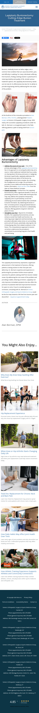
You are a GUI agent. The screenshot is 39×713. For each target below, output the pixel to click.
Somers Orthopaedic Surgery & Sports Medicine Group (16, 29)
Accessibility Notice (22, 602)
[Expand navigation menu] (37, 7)
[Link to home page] (17, 6)
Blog (34, 29)
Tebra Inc (19, 597)
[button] (19, 2)
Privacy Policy (28, 597)
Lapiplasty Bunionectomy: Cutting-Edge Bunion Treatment (19, 30)
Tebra (27, 706)
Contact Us (33, 602)
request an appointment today (19, 297)
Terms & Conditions (8, 602)
